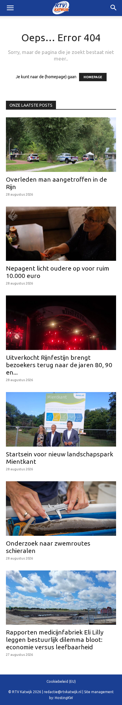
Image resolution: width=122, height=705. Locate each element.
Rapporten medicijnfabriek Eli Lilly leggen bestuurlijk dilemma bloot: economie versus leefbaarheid (54, 639)
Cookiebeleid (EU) (61, 681)
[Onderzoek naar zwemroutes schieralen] (61, 508)
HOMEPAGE (93, 77)
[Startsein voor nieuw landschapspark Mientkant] (61, 419)
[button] (113, 8)
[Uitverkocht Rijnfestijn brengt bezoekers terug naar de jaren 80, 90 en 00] (61, 322)
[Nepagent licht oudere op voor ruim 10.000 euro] (61, 234)
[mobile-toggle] (10, 8)
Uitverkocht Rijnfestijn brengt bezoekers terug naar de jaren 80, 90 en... (59, 365)
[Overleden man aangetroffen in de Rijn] (61, 144)
